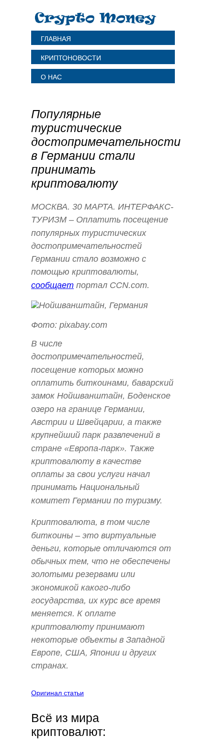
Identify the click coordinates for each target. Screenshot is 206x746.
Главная (56, 39)
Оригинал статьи (57, 693)
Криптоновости (71, 58)
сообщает (52, 285)
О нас (51, 77)
